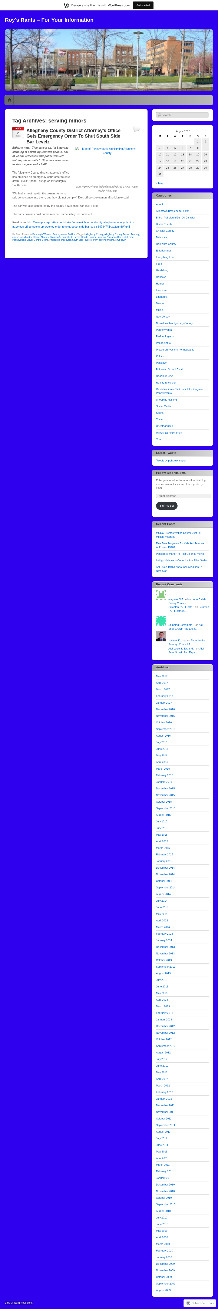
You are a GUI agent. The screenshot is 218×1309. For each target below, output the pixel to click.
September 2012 (165, 1046)
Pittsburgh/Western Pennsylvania (49, 234)
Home (9, 100)
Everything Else (165, 257)
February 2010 (164, 1250)
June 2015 (162, 828)
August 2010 (163, 1211)
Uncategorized (164, 426)
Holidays (161, 277)
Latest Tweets (166, 452)
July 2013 (161, 980)
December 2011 (165, 1105)
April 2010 (162, 1237)
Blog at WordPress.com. (19, 1302)
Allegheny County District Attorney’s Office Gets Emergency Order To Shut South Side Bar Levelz (73, 136)
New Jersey (163, 316)
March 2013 (163, 1006)
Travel (159, 419)
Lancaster (162, 290)
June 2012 (162, 1065)
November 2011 (165, 1112)
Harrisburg (162, 270)
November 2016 (165, 715)
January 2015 (164, 861)
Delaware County (166, 244)
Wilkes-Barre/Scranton (169, 432)
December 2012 (165, 1026)
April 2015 (162, 841)
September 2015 (165, 808)
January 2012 (164, 1098)
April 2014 (162, 920)
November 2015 (165, 795)
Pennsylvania (164, 329)
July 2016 (161, 742)
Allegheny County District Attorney (121, 234)
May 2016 (162, 755)
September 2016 (165, 729)
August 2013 (163, 973)
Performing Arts (165, 336)
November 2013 (165, 953)
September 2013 (165, 966)
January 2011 (164, 1178)
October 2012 (164, 1039)
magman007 (175, 599)
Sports (160, 412)
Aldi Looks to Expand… (181, 648)
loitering (102, 237)
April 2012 (162, 1079)
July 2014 (161, 900)
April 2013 (162, 999)
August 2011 (163, 1131)
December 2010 (165, 1184)
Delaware (161, 237)
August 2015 (163, 814)
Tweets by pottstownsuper (171, 460)
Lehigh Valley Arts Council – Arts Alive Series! (182, 560)
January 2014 (164, 940)
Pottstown (161, 362)
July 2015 (161, 821)
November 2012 (165, 1032)
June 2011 (162, 1145)
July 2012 (161, 1059)
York (158, 439)
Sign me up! (167, 505)
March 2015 (163, 847)
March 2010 (163, 1244)
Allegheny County (94, 234)
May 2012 (162, 1072)
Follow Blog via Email (171, 472)
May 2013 (162, 993)
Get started (143, 5)
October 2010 (164, 1197)
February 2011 (164, 1171)
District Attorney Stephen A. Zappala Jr (53, 237)
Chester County (165, 230)
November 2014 (165, 874)
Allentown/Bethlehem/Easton (172, 211)
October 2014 (164, 880)
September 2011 (165, 1125)
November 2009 (165, 1270)
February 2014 (164, 933)
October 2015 (164, 801)
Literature (161, 296)
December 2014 (165, 867)
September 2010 (165, 1204)
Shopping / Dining (166, 399)
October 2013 (164, 960)
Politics (71, 234)
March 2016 (163, 768)
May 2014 (162, 913)
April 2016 (162, 762)
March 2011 (163, 1164)
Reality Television (166, 382)
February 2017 (164, 696)
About (159, 204)
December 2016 (165, 709)
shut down (120, 240)
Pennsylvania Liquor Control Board (30, 240)
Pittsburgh (54, 240)
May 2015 (162, 834)
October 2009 (164, 1277)
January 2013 (164, 1019)
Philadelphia (163, 343)
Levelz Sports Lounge (85, 237)
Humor (160, 283)
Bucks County (164, 224)
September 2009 (165, 1283)
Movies (160, 303)
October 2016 (164, 722)
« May (159, 183)
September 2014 (165, 887)
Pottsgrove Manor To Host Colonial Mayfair (180, 553)
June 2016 (162, 748)
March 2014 (163, 927)
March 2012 (163, 1085)
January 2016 (164, 781)
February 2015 (164, 854)
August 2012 (163, 1052)
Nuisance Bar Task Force (120, 237)
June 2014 (162, 907)
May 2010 (162, 1230)
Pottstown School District (170, 369)
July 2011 (161, 1138)
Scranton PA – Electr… (181, 607)
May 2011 (161, 1151)
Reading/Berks (164, 376)
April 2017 (162, 682)
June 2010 (162, 1224)
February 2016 (164, 775)
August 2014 (163, 894)
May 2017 (162, 676)
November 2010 (165, 1191)
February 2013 (164, 1013)
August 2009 (163, 1290)
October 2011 (164, 1118)
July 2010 (161, 1217)
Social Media (163, 406)
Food (159, 263)
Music (159, 310)
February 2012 (164, 1092)
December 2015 (165, 788)
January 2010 (164, 1257)
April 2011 (162, 1158)
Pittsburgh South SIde (72, 240)
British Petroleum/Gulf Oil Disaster (175, 217)
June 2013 (162, 986)
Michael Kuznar (177, 640)
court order (26, 237)
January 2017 (164, 702)
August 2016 (163, 735)
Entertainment (164, 250)
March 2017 (163, 689)
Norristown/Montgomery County (174, 323)
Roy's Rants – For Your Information (49, 20)
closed (15, 237)
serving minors (106, 240)
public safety (91, 240)
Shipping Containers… (181, 625)
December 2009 (165, 1263)
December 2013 (165, 946)
